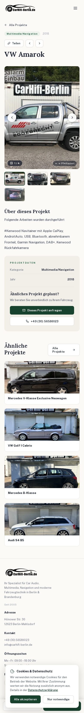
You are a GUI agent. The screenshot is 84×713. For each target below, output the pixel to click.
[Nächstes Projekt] (39, 43)
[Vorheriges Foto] (12, 117)
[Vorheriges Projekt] (29, 43)
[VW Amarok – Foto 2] (37, 179)
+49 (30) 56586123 (44, 321)
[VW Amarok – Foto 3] (60, 179)
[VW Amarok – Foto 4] (14, 194)
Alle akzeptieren (25, 699)
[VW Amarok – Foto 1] (14, 179)
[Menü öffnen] (75, 8)
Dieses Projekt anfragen (44, 310)
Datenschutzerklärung (43, 690)
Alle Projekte (18, 25)
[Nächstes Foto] (72, 117)
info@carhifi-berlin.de (18, 644)
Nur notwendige (58, 699)
